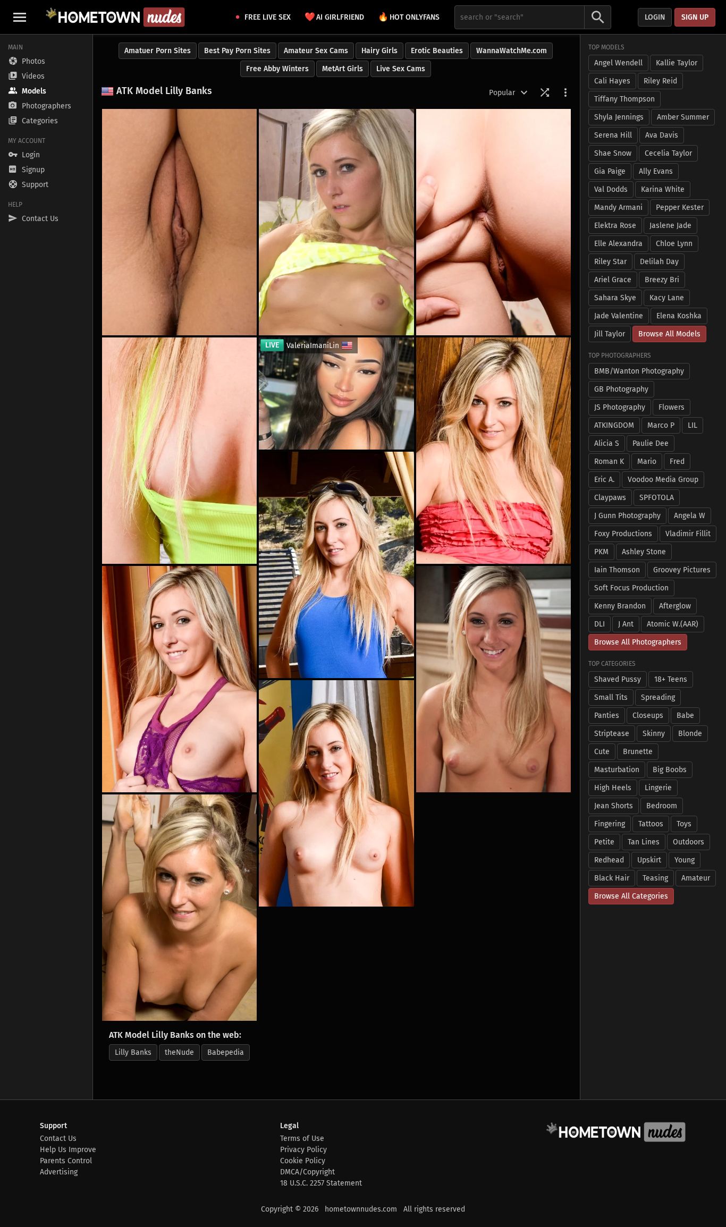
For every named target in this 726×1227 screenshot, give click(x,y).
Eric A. (604, 479)
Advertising (59, 1172)
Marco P (660, 425)
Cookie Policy (302, 1160)
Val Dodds (611, 189)
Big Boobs (670, 769)
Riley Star (610, 261)
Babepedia (225, 1052)
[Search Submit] (597, 17)
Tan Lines (644, 842)
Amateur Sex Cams (316, 50)
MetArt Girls (342, 68)
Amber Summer (683, 117)
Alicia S (606, 443)
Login (655, 17)
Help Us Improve (68, 1149)
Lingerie (658, 787)
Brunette (638, 751)
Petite (604, 842)
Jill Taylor (609, 334)
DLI (599, 624)
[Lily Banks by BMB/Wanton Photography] (179, 450)
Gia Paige (610, 171)
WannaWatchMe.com (511, 50)
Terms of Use (302, 1138)
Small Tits (611, 697)
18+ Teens (670, 679)
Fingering (609, 823)
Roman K (609, 461)
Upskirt (649, 860)
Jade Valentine (618, 315)
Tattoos (650, 823)
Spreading (658, 697)
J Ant (626, 624)
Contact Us (58, 1138)
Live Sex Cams (400, 68)
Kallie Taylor (676, 62)
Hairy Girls (379, 50)
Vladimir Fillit (688, 533)
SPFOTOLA (656, 497)
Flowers (672, 407)
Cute (602, 751)
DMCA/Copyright (307, 1172)
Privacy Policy (303, 1149)
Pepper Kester (680, 207)
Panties (606, 715)
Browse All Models (669, 334)
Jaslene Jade (670, 225)
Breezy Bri (662, 279)
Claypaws (610, 497)
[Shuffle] (544, 92)
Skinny (654, 733)
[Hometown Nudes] (115, 17)
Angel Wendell (618, 62)
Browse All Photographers (637, 642)
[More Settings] (565, 92)
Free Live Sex (267, 17)
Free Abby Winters (277, 68)
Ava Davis (661, 135)
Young (684, 860)
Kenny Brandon (620, 606)
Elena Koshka (679, 315)
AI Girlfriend (334, 17)
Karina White (663, 189)
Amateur (695, 878)
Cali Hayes (612, 81)
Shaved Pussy (617, 679)
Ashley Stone (644, 551)
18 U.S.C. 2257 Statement (321, 1183)
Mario (646, 461)
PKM (601, 551)
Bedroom (661, 805)
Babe (685, 715)
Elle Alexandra (618, 243)
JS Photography (619, 407)
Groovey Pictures (682, 569)
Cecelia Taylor (668, 153)
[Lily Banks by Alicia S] (493, 679)
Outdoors (688, 842)
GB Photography (621, 389)
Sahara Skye (615, 297)
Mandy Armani (618, 207)
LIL (692, 425)
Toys (684, 823)
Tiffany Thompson (624, 99)
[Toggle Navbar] (20, 17)
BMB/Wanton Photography (639, 371)
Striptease (611, 733)
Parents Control (66, 1160)
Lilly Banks (133, 1052)
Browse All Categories (631, 896)
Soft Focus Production (631, 588)
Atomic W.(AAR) (672, 624)
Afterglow (675, 606)
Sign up (694, 17)
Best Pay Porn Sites (237, 50)
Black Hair (611, 878)
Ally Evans (656, 171)
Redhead (609, 860)
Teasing (655, 878)
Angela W (689, 515)
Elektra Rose (615, 225)
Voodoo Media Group (663, 479)
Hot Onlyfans (409, 17)
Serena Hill (613, 135)
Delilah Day (659, 261)
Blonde (690, 733)
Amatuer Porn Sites (157, 50)
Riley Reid (660, 81)
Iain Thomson (617, 569)
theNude (179, 1052)
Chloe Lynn (674, 243)
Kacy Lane (666, 297)
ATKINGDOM (614, 425)
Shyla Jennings (619, 117)
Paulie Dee (650, 443)
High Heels (612, 787)
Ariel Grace (612, 279)
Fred (677, 461)
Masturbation (616, 769)
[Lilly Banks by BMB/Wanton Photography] (493, 222)
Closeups (647, 715)
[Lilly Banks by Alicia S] (179, 222)
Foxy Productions (623, 533)
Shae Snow (612, 153)
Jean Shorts (613, 805)
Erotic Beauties (437, 50)
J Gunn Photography (627, 515)
